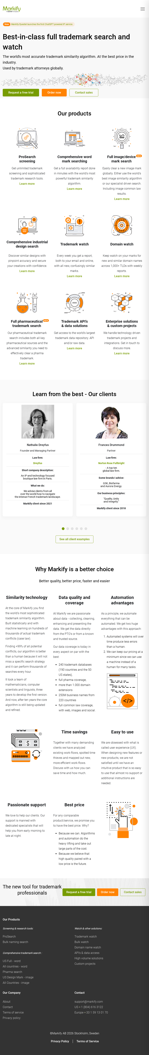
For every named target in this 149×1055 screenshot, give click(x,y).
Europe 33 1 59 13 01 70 (91, 1012)
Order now (54, 92)
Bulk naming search (15, 942)
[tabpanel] (38, 459)
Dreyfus (37, 463)
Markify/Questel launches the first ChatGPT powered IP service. (42, 24)
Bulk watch (81, 942)
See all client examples (74, 539)
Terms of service (13, 1012)
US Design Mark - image (18, 977)
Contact (8, 1007)
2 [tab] (67, 528)
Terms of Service (87, 1041)
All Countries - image (16, 982)
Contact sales (84, 92)
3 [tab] (72, 528)
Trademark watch (85, 936)
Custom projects (84, 963)
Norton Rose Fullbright (111, 463)
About (6, 1001)
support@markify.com (88, 1001)
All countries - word (15, 966)
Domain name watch (87, 947)
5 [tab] (81, 528)
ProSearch (9, 936)
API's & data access (86, 953)
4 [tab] (76, 528)
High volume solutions (88, 958)
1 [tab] (63, 528)
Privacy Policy (60, 1041)
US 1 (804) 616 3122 (88, 1007)
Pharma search (12, 972)
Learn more (27, 183)
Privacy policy (12, 1018)
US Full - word (12, 961)
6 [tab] (85, 528)
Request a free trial (20, 92)
